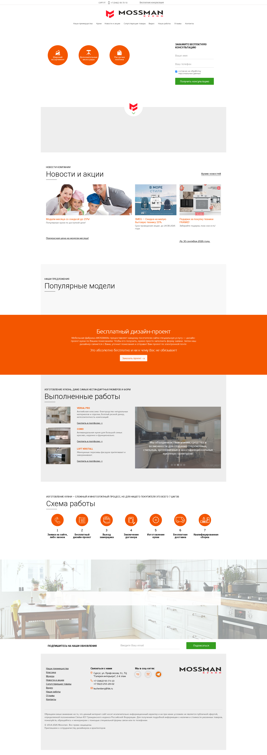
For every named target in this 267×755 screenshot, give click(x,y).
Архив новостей (211, 173)
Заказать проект (133, 358)
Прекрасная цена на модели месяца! (67, 238)
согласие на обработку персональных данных (189, 72)
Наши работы (164, 23)
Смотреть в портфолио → (90, 423)
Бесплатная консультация (152, 2)
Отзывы (177, 23)
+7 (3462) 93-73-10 (119, 3)
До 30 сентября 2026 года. (195, 241)
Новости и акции (112, 23)
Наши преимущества (83, 23)
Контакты (189, 23)
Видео (151, 23)
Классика (51, 672)
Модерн (50, 676)
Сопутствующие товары (58, 684)
